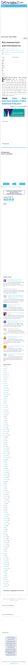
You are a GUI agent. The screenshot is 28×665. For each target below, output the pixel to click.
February (5, 385)
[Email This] (4, 143)
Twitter (7, 199)
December (5, 388)
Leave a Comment (6, 54)
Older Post (22, 184)
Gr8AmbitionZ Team (14, 663)
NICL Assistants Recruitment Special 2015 (15, 52)
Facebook (5, 199)
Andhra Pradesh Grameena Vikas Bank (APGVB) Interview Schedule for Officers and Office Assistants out (15, 297)
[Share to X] (6, 143)
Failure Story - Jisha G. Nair (13, 328)
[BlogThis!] (5, 143)
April (4, 370)
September (5, 374)
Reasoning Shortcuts (11, 643)
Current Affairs (11, 647)
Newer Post (6, 184)
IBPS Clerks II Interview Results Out (10, 288)
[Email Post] (3, 143)
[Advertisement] (14, 21)
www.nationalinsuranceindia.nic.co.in (16, 94)
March (4, 372)
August (4, 366)
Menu (3, 6)
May (4, 368)
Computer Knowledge (11, 649)
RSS (13, 199)
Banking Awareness (11, 654)
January (4, 387)
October (5, 377)
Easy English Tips (11, 645)
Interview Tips (11, 639)
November (5, 376)
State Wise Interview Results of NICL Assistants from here (14, 101)
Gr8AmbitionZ (8, 661)
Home (14, 184)
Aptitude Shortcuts (11, 641)
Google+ (10, 199)
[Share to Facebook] (8, 143)
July (4, 379)
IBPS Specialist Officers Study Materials (11, 652)
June (4, 400)
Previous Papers (11, 637)
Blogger (16, 600)
